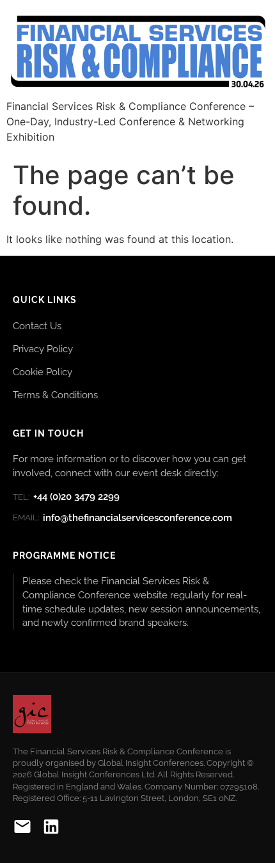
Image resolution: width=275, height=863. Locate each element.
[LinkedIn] (51, 829)
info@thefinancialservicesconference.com (122, 518)
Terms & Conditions (55, 394)
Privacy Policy (43, 348)
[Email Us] (22, 829)
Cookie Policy (42, 371)
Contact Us (37, 325)
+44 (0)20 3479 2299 (66, 496)
